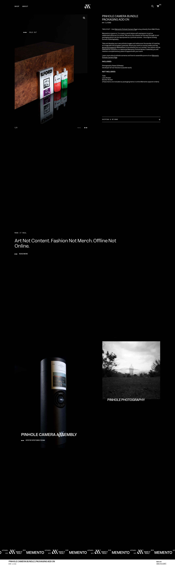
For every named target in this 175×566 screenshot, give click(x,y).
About (25, 6)
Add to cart (161, 564)
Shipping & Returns (110, 119)
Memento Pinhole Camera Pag (125, 29)
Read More (23, 254)
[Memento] (87, 6)
